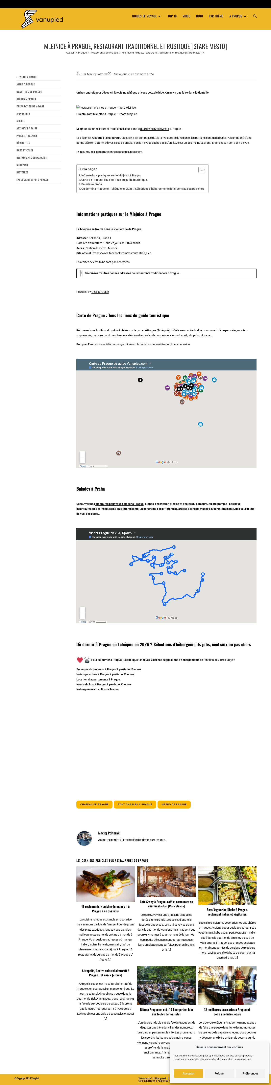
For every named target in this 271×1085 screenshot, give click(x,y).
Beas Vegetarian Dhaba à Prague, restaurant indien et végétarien (227, 911)
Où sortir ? (23, 143)
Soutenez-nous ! (145, 1078)
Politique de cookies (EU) (168, 1080)
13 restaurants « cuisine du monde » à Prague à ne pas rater (106, 908)
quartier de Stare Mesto (154, 128)
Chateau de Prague (94, 804)
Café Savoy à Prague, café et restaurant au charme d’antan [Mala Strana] (166, 903)
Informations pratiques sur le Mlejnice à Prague (111, 175)
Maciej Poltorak (97, 74)
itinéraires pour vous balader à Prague (119, 503)
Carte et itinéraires (146, 1080)
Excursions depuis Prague (32, 180)
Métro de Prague (174, 804)
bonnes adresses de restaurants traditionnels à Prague (144, 273)
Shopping (22, 165)
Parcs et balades (26, 136)
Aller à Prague (25, 84)
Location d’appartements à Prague (98, 679)
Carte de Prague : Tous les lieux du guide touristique (114, 179)
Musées (20, 121)
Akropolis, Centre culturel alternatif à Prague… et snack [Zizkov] (105, 972)
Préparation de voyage (30, 106)
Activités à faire (26, 128)
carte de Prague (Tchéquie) (153, 330)
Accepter (188, 1073)
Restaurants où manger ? (32, 158)
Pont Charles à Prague (135, 804)
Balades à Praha (91, 184)
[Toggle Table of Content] (199, 169)
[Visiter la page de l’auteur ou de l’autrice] (84, 838)
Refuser (219, 1073)
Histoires (22, 172)
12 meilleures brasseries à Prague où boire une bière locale (227, 1011)
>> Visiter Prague (27, 77)
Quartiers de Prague (29, 92)
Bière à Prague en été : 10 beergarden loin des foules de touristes (166, 1011)
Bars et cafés (24, 150)
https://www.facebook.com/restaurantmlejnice (122, 253)
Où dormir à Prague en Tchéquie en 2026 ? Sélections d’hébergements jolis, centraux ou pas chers (142, 188)
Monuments (23, 114)
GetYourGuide (100, 291)
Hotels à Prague (26, 99)
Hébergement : (161, 1078)
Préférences (250, 1073)
